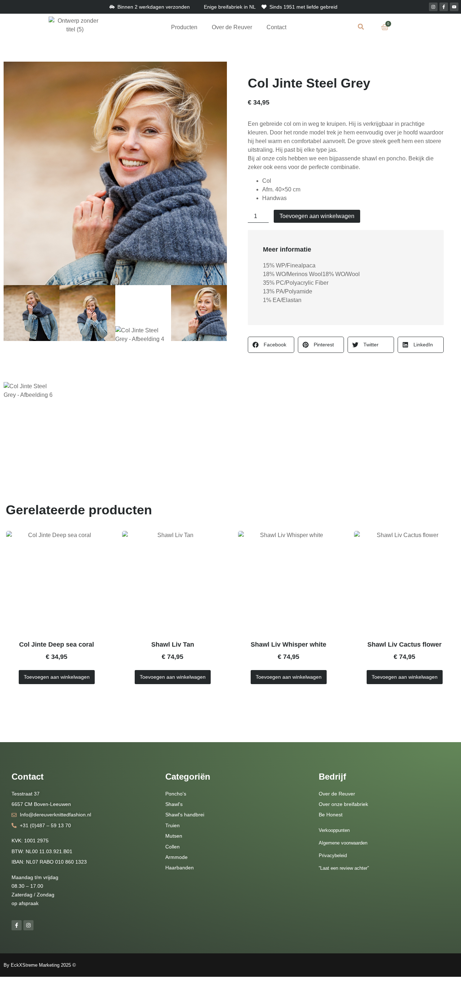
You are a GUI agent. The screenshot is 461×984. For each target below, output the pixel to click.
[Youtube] (454, 7)
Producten (184, 27)
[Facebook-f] (443, 7)
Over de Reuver (232, 27)
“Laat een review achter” (344, 868)
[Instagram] (433, 7)
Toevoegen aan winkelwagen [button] (57, 677)
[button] (361, 26)
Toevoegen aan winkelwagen (316, 216)
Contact (276, 27)
